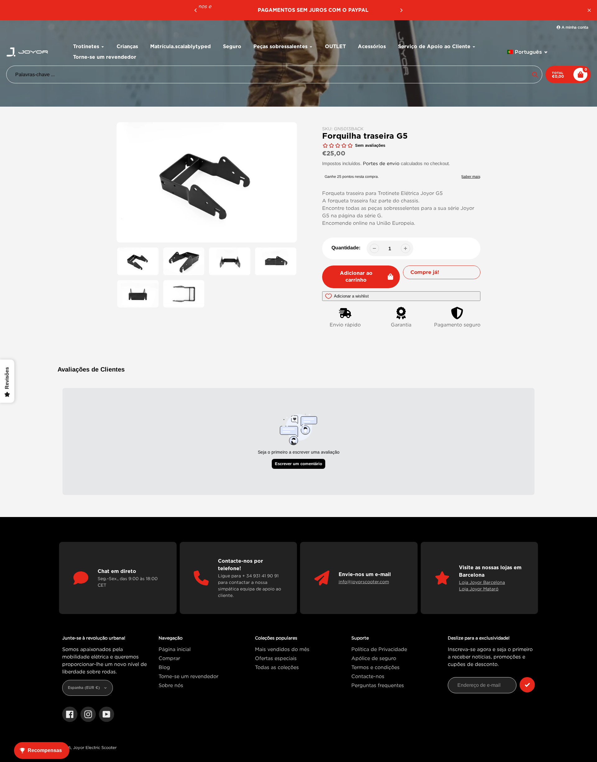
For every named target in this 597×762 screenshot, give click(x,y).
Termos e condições (375, 667)
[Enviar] (527, 684)
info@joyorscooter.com (364, 581)
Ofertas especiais (276, 658)
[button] (527, 52)
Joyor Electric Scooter (95, 747)
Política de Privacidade (379, 649)
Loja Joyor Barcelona (482, 582)
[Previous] (196, 10)
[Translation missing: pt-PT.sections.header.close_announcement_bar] (589, 10)
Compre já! (424, 272)
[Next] (401, 10)
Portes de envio (381, 163)
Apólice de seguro (373, 658)
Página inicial (175, 649)
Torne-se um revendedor (188, 676)
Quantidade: (345, 247)
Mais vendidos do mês (282, 649)
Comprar (169, 658)
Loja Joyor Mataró (478, 588)
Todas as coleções (277, 667)
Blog (164, 667)
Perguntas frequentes (377, 685)
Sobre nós (171, 685)
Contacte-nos (367, 676)
